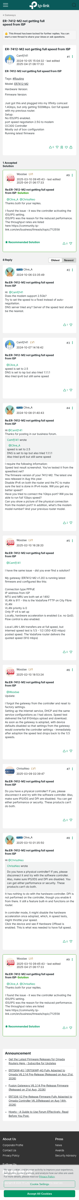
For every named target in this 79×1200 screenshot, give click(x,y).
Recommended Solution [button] (24, 242)
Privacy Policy (11, 1155)
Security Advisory (65, 1155)
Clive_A (27, 269)
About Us (9, 1139)
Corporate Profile (13, 1145)
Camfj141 (22, 55)
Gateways (10, 15)
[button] (5, 5)
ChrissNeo (22, 768)
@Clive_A (12, 199)
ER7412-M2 (21, 83)
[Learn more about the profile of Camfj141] (10, 59)
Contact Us (9, 1150)
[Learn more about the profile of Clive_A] (10, 271)
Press (59, 1139)
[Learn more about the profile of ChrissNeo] (10, 770)
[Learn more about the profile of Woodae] (11, 178)
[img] (61, 147)
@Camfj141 (16, 292)
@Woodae (13, 692)
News (58, 1145)
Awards (59, 1150)
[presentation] (10, 59)
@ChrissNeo (27, 199)
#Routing (18, 78)
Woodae (22, 174)
